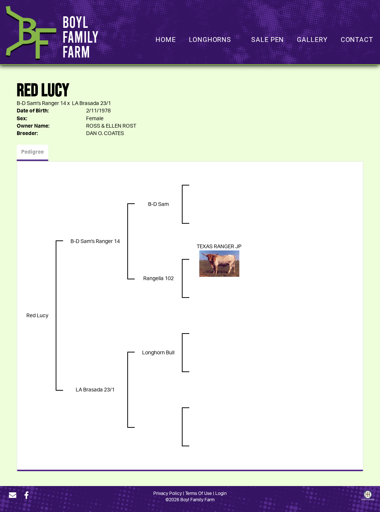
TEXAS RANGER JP (219, 246)
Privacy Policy (167, 493)
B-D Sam (158, 204)
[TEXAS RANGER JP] (219, 263)
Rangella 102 (158, 278)
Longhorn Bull (158, 352)
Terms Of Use (198, 493)
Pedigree (32, 152)
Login (221, 493)
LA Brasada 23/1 (91, 103)
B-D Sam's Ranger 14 (41, 103)
